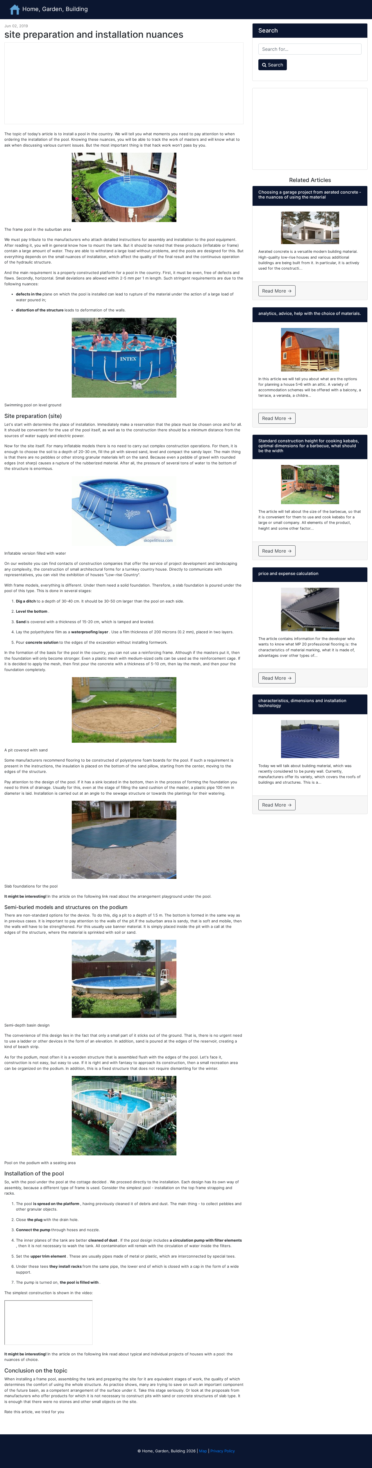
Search (275, 65)
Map (203, 1451)
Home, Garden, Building (54, 9)
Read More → (277, 291)
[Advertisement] (124, 83)
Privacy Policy (222, 1451)
